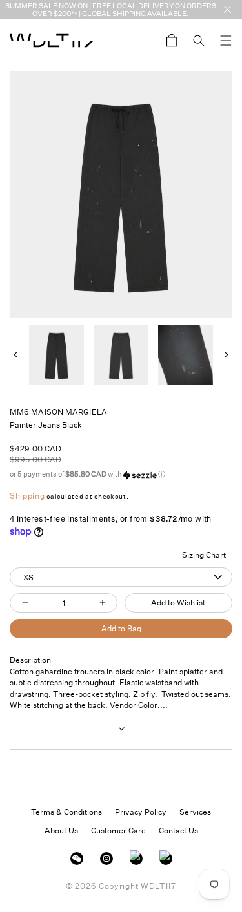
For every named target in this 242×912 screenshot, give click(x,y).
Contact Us (178, 830)
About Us (61, 830)
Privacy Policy (140, 812)
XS (28, 577)
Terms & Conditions (66, 812)
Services (195, 812)
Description (30, 660)
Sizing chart (204, 555)
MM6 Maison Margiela (58, 412)
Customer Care (118, 830)
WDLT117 (158, 886)
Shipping (27, 495)
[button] (225, 40)
